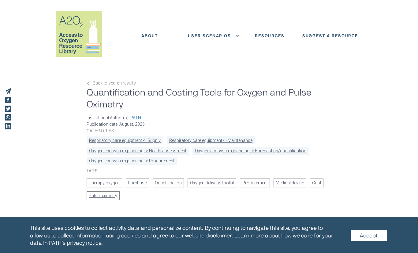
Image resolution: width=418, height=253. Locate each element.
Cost (316, 182)
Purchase (137, 182)
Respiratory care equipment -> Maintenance (210, 140)
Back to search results (114, 83)
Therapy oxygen (104, 182)
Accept (369, 236)
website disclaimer (208, 236)
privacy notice (84, 243)
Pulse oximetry (103, 195)
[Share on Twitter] (8, 109)
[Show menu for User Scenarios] (237, 36)
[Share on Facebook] (8, 100)
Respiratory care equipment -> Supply (125, 140)
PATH (135, 117)
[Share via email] (8, 91)
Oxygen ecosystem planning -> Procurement (131, 160)
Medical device (290, 182)
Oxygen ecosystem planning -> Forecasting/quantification (250, 150)
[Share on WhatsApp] (8, 117)
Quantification (168, 182)
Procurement (255, 182)
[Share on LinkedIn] (8, 126)
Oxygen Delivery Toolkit (212, 182)
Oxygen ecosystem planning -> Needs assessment (137, 150)
